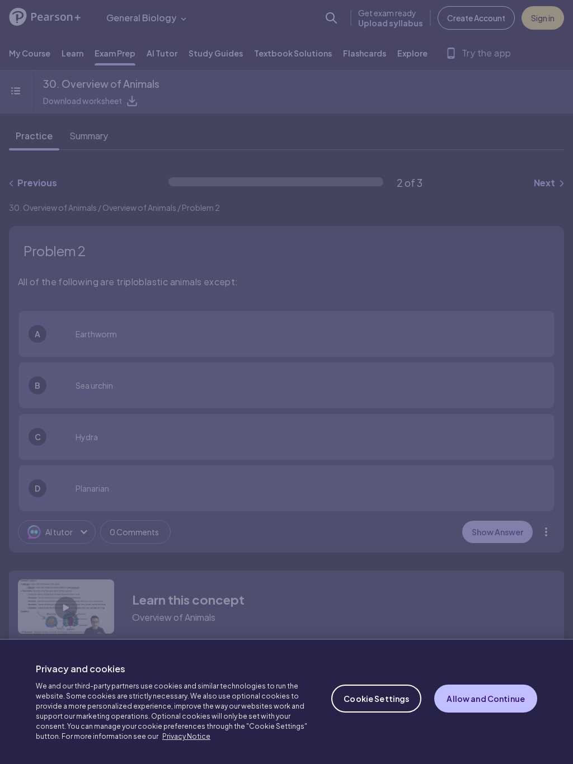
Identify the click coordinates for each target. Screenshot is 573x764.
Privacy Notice (186, 736)
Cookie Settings (376, 699)
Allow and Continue (486, 699)
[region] (286, 701)
